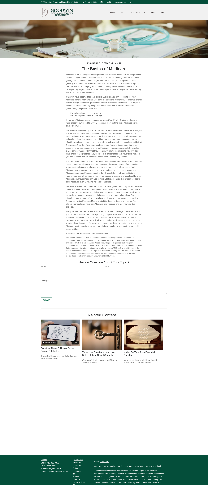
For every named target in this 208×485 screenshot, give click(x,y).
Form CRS (104, 462)
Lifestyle (76, 479)
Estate (75, 468)
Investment (77, 465)
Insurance (77, 471)
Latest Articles (79, 482)
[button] (112, 13)
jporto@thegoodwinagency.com (117, 2)
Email (107, 266)
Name (43, 266)
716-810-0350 (91, 2)
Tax (74, 474)
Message (45, 280)
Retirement (77, 462)
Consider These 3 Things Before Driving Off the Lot (57, 349)
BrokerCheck (155, 466)
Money (76, 477)
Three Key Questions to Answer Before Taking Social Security (98, 353)
